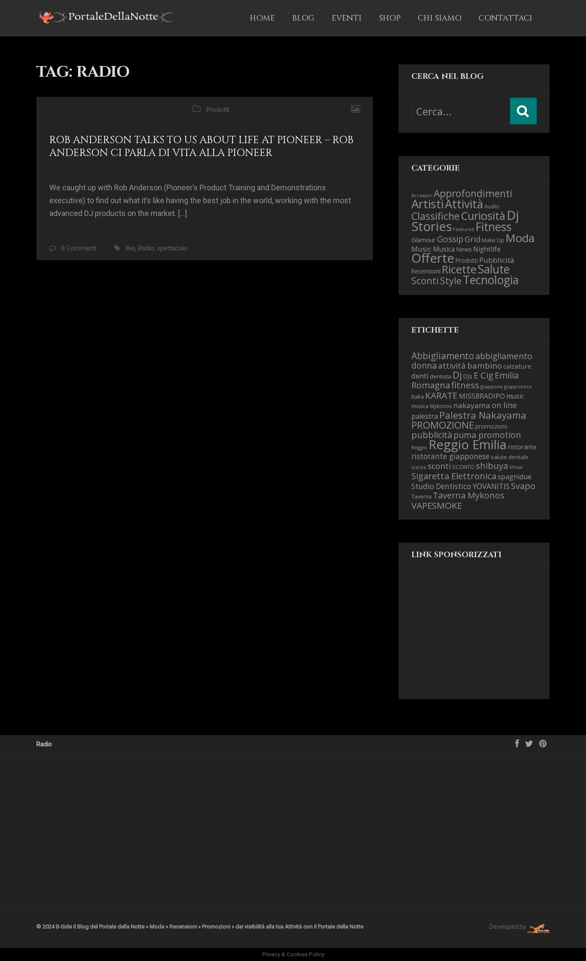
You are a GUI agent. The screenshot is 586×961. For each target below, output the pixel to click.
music (515, 396)
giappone (491, 386)
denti (420, 376)
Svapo (523, 486)
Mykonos (441, 405)
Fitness (493, 226)
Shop (390, 18)
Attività (464, 204)
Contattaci (505, 18)
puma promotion (487, 435)
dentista (440, 376)
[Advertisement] (454, 640)
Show (516, 467)
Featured (463, 229)
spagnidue (515, 476)
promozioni (491, 426)
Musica (444, 249)
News (464, 249)
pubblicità (431, 435)
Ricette (459, 269)
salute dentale (510, 457)
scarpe (418, 467)
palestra (424, 416)
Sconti (425, 280)
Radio (146, 248)
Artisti (427, 204)
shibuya (492, 465)
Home (262, 18)
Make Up (493, 240)
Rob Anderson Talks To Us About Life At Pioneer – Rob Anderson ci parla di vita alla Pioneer (201, 146)
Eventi (347, 18)
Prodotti (217, 110)
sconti (439, 465)
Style (451, 280)
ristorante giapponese (450, 456)
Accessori (421, 195)
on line (504, 404)
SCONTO (463, 467)
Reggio (419, 447)
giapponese (518, 386)
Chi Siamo (440, 18)
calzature (517, 366)
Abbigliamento (442, 356)
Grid (472, 239)
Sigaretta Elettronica (453, 476)
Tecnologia (491, 280)
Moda (520, 238)
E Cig (483, 375)
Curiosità (483, 215)
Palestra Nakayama (482, 414)
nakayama (471, 405)
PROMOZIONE (442, 425)
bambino (484, 365)
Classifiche (435, 216)
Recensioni (426, 271)
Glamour (423, 239)
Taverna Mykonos (468, 495)
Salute (494, 269)
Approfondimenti (473, 193)
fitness (465, 385)
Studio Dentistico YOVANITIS (460, 486)
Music (421, 249)
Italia (417, 396)
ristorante (522, 446)
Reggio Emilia (468, 444)
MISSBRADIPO (482, 396)
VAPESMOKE (436, 505)
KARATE (441, 395)
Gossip (450, 239)
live (130, 248)
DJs (467, 376)
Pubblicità (496, 260)
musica (420, 406)
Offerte (432, 258)
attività (452, 365)
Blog (303, 18)
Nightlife (487, 249)
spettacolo (172, 248)
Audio (491, 206)
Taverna (421, 496)
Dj (457, 374)
